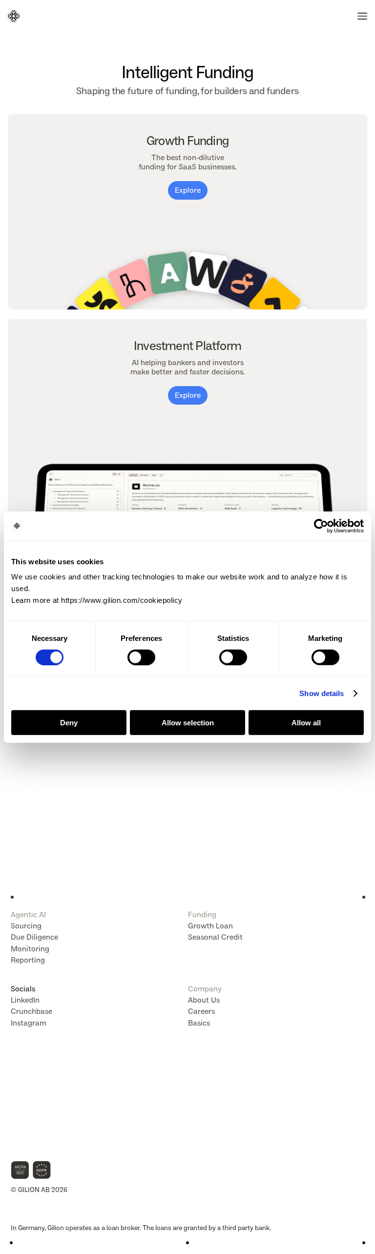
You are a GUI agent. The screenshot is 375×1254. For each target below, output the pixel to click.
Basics (199, 1023)
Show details (321, 693)
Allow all (306, 723)
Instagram (28, 1023)
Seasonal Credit (215, 937)
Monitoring (30, 948)
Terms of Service (35, 1112)
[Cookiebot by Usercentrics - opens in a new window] (321, 525)
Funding (202, 914)
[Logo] (14, 16)
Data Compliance (36, 1083)
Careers (201, 1011)
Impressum (28, 1093)
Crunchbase (31, 1011)
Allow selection (188, 723)
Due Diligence (34, 937)
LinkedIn (25, 1000)
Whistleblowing (34, 1141)
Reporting (28, 960)
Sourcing (26, 925)
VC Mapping (29, 1132)
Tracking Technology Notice (52, 1122)
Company (205, 988)
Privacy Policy (31, 1102)
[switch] (141, 657)
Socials (23, 988)
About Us (204, 1000)
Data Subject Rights (40, 1073)
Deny (69, 723)
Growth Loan (210, 925)
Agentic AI (28, 914)
